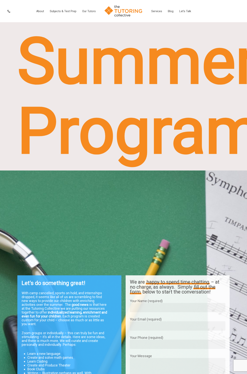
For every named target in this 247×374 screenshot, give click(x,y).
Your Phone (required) (146, 338)
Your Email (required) (146, 319)
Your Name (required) (146, 301)
